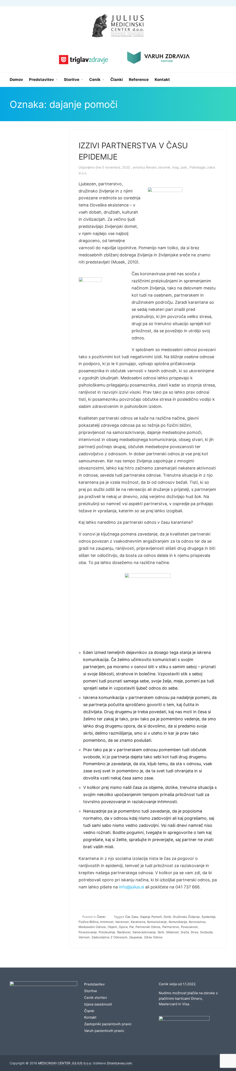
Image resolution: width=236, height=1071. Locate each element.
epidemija (208, 917)
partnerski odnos (148, 927)
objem (112, 927)
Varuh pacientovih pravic (104, 1030)
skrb (161, 932)
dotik (167, 917)
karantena (138, 922)
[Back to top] (220, 1055)
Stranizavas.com (119, 1063)
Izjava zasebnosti (98, 1004)
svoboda (206, 932)
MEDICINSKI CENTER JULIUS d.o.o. (65, 1063)
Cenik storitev (95, 997)
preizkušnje (107, 932)
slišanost (172, 932)
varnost (84, 937)
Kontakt (90, 1017)
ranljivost (124, 932)
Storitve (90, 991)
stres (194, 932)
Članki (101, 917)
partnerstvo (170, 927)
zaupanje (135, 937)
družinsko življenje (186, 917)
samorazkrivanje (144, 932)
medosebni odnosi (92, 927)
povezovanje (88, 932)
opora (123, 927)
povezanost (189, 927)
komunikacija (178, 922)
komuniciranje (157, 922)
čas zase (131, 917)
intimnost (107, 922)
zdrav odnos (153, 937)
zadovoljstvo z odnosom (109, 937)
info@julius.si (131, 887)
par (131, 927)
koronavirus (197, 922)
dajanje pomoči (151, 917)
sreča (185, 932)
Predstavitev (94, 984)
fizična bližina (88, 922)
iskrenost (122, 922)
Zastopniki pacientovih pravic (108, 1024)
